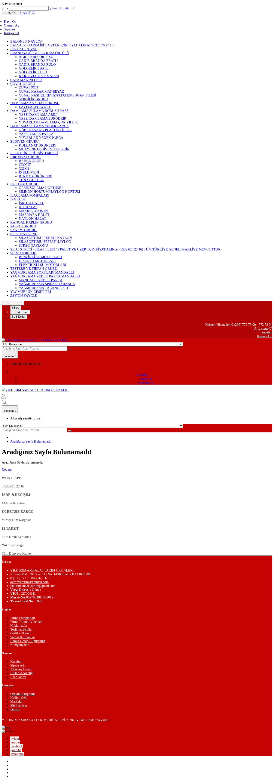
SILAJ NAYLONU (23, 234)
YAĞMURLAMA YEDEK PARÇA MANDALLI (45, 276)
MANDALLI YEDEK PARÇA (41, 280)
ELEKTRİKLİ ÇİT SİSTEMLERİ (34, 153)
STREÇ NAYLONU (33, 245)
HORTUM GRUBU (24, 184)
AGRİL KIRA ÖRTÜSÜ (36, 57)
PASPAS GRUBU (23, 226)
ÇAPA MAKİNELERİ (26, 80)
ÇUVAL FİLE (29, 87)
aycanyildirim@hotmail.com (29, 582)
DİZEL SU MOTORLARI (37, 261)
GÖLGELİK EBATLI (34, 68)
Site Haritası (18, 705)
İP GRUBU (18, 199)
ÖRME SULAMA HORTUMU (41, 188)
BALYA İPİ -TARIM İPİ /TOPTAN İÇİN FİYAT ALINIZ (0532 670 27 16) (62, 45)
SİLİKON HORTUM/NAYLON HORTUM (49, 191)
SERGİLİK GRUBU (33, 99)
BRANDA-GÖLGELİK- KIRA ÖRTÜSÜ (39, 53)
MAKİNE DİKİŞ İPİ (33, 211)
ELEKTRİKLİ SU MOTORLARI (42, 265)
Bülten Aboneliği (21, 673)
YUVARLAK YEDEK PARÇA (41, 137)
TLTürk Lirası (20, 312)
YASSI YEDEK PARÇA (36, 134)
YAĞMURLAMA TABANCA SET (44, 288)
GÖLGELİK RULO (33, 72)
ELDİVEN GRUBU (24, 141)
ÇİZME (24, 168)
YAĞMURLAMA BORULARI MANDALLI (42, 272)
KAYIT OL (28, 13)
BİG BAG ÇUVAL (23, 49)
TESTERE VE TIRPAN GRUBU (33, 268)
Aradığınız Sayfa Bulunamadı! (31, 441)
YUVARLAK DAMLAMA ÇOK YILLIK (48, 122)
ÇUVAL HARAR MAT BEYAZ (41, 91)
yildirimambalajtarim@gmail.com (32, 586)
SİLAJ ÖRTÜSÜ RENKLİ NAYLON (45, 238)
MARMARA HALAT (34, 214)
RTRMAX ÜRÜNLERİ (35, 176)
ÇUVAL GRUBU (22, 84)
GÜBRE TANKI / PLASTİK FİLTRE (45, 130)
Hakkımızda (18, 625)
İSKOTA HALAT (31, 203)
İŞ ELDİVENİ (29, 172)
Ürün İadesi (18, 677)
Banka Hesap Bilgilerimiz (27, 641)
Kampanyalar (19, 645)
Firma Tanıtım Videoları (26, 622)
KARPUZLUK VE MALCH (39, 76)
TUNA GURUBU (31, 180)
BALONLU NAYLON (26, 41)
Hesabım (16, 661)
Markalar (16, 701)
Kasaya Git (11, 33)
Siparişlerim (18, 665)
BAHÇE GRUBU (31, 161)
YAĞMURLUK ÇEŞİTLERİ (30, 291)
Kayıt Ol (10, 21)
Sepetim (9, 29)
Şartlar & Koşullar (22, 637)
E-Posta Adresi (12, 4)
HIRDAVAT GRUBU (25, 157)
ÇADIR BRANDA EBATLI (38, 60)
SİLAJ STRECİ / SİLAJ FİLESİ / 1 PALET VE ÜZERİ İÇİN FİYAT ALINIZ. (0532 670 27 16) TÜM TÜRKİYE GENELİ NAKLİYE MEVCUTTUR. (115, 249)
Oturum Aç (11, 25)
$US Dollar (18, 316)
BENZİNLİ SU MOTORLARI (40, 257)
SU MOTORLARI (23, 253)
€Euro (15, 307)
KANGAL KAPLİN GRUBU (31, 222)
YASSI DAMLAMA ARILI (38, 114)
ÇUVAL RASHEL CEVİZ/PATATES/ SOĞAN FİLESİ (57, 95)
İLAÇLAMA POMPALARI (29, 195)
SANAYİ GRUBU (23, 230)
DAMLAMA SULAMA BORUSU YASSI (39, 111)
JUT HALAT (28, 207)
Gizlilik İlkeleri (20, 633)
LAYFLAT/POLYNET (35, 107)
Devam (7, 469)
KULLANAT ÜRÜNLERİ (37, 145)
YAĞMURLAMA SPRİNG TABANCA (47, 284)
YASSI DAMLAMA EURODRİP (42, 118)
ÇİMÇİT (25, 164)
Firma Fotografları (22, 618)
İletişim (15, 709)
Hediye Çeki (18, 697)
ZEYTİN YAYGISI (23, 295)
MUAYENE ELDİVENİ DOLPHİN (44, 149)
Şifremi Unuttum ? (61, 8)
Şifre (5, 8)
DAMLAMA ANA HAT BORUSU (35, 103)
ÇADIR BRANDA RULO (37, 64)
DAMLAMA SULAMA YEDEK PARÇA (39, 126)
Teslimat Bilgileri (21, 629)
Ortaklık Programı (22, 694)
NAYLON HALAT (32, 218)
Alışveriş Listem (21, 669)
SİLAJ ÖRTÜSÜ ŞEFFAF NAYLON (45, 241)
